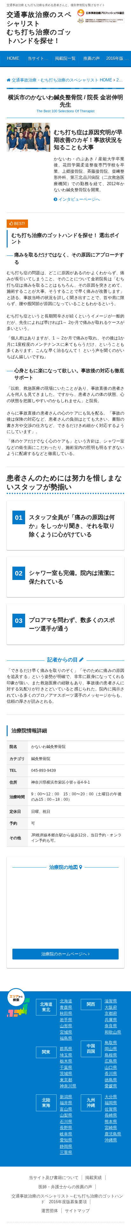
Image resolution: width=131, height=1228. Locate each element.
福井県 (66, 1102)
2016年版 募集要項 (118, 58)
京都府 (111, 1013)
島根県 (111, 1055)
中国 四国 (91, 1048)
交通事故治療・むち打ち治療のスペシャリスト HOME (61, 80)
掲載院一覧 (65, 58)
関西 (91, 1004)
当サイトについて (40, 58)
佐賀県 (111, 1109)
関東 (46, 1052)
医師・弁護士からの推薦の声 (65, 1186)
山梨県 (66, 1115)
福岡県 (111, 1102)
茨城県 (66, 1073)
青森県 (66, 1007)
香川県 (111, 1073)
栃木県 (66, 1061)
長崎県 (111, 1115)
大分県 (111, 1096)
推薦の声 (91, 58)
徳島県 (111, 1080)
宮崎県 (111, 1127)
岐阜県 (66, 1134)
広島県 (111, 1061)
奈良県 (111, 1025)
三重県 (66, 1152)
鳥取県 (111, 1042)
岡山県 (111, 1048)
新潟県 (66, 1096)
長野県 (66, 1127)
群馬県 (66, 1048)
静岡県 (66, 1146)
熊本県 (111, 1121)
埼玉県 (66, 1055)
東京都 (66, 1080)
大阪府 (111, 1007)
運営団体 (49, 1210)
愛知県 (66, 1140)
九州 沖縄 (91, 1103)
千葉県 (66, 1067)
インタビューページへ (78, 199)
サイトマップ (77, 1210)
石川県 (66, 1121)
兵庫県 (111, 1019)
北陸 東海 (46, 1103)
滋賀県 (111, 1001)
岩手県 (66, 1019)
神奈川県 (68, 1086)
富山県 (66, 1109)
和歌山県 (113, 1032)
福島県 (66, 1038)
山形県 (66, 1025)
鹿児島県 (113, 1134)
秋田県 (66, 1013)
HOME (13, 58)
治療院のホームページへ (64, 954)
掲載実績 (93, 1177)
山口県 (111, 1067)
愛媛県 (111, 1086)
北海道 (66, 1001)
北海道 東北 (46, 1007)
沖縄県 (111, 1140)
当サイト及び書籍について (54, 1177)
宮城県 (66, 1032)
